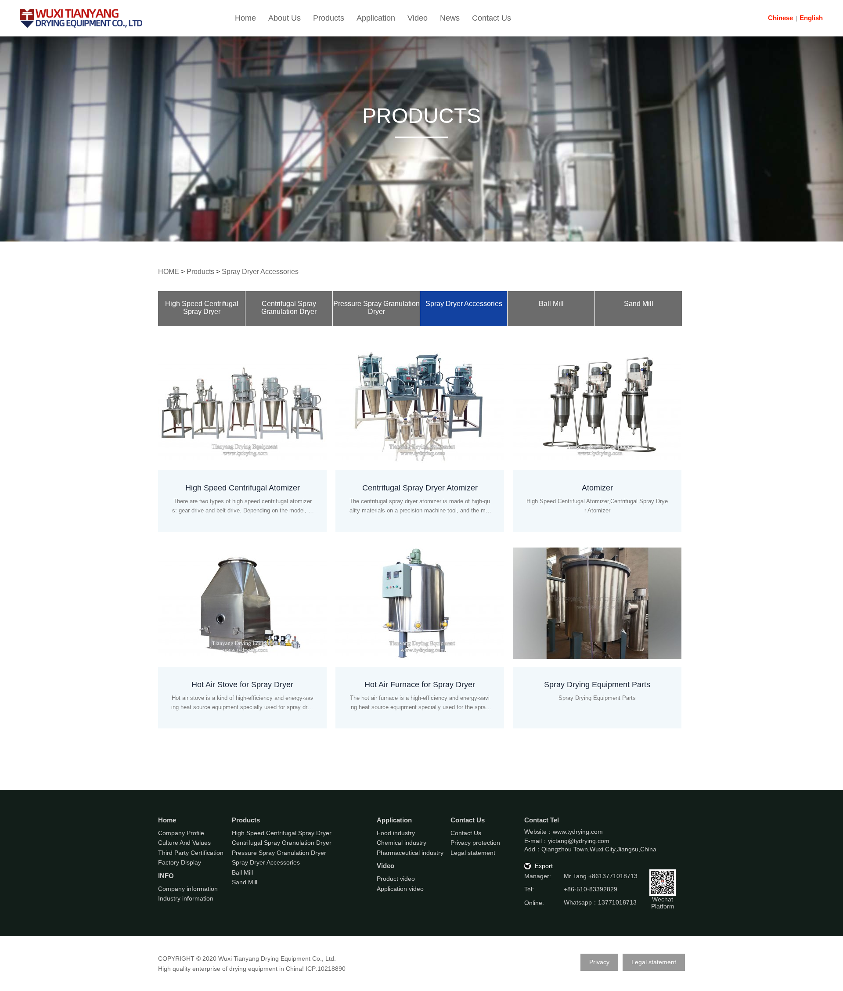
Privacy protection (475, 842)
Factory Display (179, 862)
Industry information (185, 898)
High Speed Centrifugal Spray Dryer (201, 307)
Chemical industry (401, 842)
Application (376, 18)
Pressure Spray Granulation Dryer (376, 307)
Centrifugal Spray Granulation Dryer (289, 307)
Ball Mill (551, 303)
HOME (168, 271)
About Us (284, 18)
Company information (188, 888)
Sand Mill (638, 303)
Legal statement (472, 852)
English (811, 18)
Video (417, 18)
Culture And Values (184, 842)
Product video (396, 878)
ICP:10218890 (326, 968)
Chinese (780, 18)
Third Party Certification (190, 852)
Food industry (396, 832)
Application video (400, 888)
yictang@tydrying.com (578, 840)
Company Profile (181, 832)
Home (245, 18)
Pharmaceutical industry (410, 852)
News (450, 18)
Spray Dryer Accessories (260, 271)
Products (328, 18)
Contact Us (491, 18)
